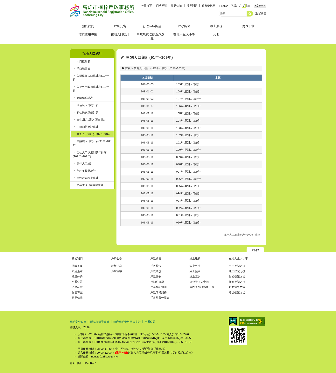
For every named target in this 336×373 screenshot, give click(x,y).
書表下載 (248, 26)
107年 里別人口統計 (188, 98)
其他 (216, 34)
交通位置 (77, 281)
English (223, 5)
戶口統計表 (83, 68)
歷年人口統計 (85, 163)
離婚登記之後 (237, 281)
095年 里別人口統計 (188, 186)
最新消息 (116, 265)
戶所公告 (120, 26)
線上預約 (195, 271)
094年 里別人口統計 (188, 193)
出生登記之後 (237, 265)
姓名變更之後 (237, 287)
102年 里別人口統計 (188, 135)
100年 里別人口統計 (188, 149)
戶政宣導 (116, 271)
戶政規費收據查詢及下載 (152, 36)
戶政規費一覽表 (159, 297)
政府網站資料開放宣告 (127, 321)
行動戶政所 (157, 281)
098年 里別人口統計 (188, 164)
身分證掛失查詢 (199, 281)
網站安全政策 (78, 321)
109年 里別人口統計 (188, 84)
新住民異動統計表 (87, 112)
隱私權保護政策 (99, 321)
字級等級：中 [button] (244, 6)
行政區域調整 (152, 26)
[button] (250, 14)
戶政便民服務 (158, 292)
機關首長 (77, 265)
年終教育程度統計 (87, 177)
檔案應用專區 (88, 34)
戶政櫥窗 (184, 26)
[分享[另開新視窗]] (260, 6)
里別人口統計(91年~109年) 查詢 (242, 234)
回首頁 (148, 5)
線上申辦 (195, 265)
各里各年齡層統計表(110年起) (91, 88)
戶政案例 (155, 276)
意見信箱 (177, 5)
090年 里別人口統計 (188, 222)
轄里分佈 (77, 276)
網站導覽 (161, 5)
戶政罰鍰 (155, 265)
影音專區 (77, 292)
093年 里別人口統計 (188, 200)
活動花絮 (77, 287)
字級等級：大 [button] (248, 5)
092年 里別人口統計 (188, 208)
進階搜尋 (260, 13)
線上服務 (216, 26)
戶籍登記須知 (158, 287)
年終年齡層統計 (86, 170)
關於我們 (88, 26)
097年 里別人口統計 (188, 171)
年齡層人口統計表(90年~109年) (92, 143)
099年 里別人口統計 (188, 157)
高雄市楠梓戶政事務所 (103, 10)
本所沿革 (77, 271)
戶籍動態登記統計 (87, 126)
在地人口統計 (120, 34)
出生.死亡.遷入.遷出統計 (91, 119)
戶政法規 (155, 271)
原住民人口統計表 (87, 105)
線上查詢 (195, 276)
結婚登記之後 (237, 276)
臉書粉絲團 (208, 5)
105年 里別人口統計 (188, 113)
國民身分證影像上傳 (202, 287)
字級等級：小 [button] (239, 5)
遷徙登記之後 (237, 292)
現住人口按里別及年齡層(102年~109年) (90, 154)
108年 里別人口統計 (188, 91)
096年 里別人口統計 (188, 178)
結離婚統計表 (85, 97)
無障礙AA (252, 321)
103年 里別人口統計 (188, 128)
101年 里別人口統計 (188, 142)
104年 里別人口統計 (188, 120)
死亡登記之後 (237, 271)
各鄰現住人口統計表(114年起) (91, 77)
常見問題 (192, 5)
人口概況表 (83, 61)
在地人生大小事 (184, 34)
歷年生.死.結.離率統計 (90, 185)
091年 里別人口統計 (188, 215)
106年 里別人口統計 (188, 106)
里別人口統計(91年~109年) (93, 134)
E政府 (233, 321)
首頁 (127, 68)
